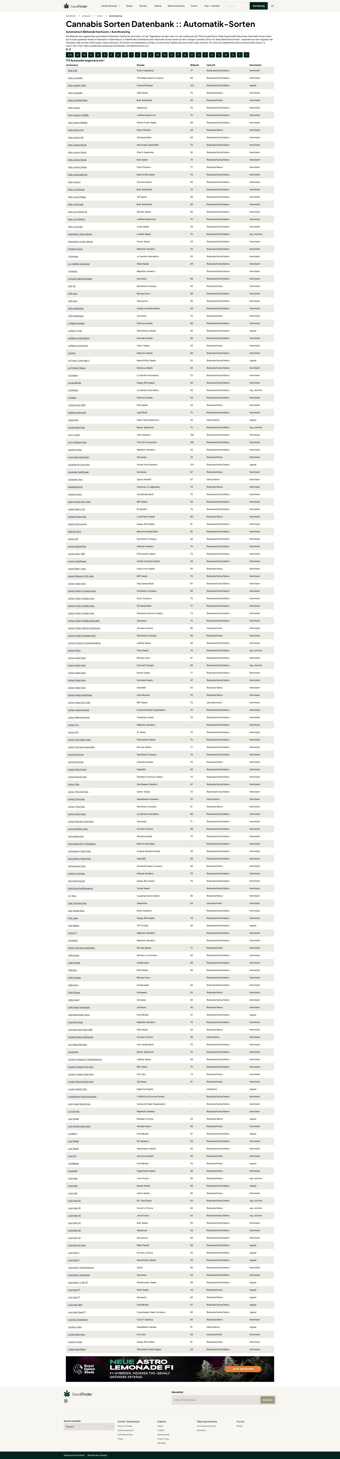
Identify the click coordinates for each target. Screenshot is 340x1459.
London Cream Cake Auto (81, 1074)
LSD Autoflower (76, 308)
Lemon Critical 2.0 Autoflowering (84, 643)
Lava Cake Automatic (78, 457)
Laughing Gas (75, 449)
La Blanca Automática (78, 338)
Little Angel (73, 955)
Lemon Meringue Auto (79, 717)
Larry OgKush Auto (77, 442)
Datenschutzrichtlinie (74, 1455)
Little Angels (74, 962)
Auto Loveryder (75, 204)
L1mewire (72, 271)
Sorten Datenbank (125, 1430)
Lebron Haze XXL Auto (79, 501)
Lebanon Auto (75, 494)
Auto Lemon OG (76, 137)
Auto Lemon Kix (76, 130)
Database (86, 16)
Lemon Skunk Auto (77, 769)
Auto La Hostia (75, 78)
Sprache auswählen (72, 1421)
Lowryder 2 (73, 1252)
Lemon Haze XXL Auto (79, 702)
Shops (129, 5)
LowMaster (73, 1163)
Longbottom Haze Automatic (82, 1096)
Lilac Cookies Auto (77, 903)
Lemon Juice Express (78, 710)
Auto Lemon (74, 107)
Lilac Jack (73, 918)
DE (272, 5)
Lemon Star (73, 784)
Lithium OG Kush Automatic (81, 948)
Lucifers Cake (75, 1327)
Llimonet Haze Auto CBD (80, 1029)
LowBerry (73, 1133)
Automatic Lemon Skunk (80, 234)
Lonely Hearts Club (77, 1089)
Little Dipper (74, 992)
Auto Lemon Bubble (77, 122)
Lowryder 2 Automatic (79, 1275)
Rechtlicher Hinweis (97, 1455)
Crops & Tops (163, 1439)
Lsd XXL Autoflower (78, 1319)
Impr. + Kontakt (212, 5)
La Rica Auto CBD (76, 405)
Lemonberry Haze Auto (79, 851)
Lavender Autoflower (78, 472)
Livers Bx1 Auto (75, 1022)
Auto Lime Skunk (76, 189)
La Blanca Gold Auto (78, 345)
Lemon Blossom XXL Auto (81, 576)
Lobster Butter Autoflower (81, 1037)
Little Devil (73, 985)
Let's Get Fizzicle (76, 881)
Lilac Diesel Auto (76, 910)
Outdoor (161, 1430)
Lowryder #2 (74, 1200)
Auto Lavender (75, 92)
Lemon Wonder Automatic (81, 821)
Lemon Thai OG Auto (78, 791)
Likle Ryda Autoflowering (80, 888)
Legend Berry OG (76, 509)
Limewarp (73, 940)
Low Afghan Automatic (79, 1126)
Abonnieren (268, 1400)
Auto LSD (72, 70)
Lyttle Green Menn (77, 1349)
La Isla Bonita (74, 382)
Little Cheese (74, 977)
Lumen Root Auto (76, 1334)
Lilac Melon (73, 925)
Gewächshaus (163, 1434)
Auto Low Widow (76, 219)
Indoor (160, 1426)
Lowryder (73, 1178)
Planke (240, 1426)
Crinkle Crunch (75, 249)
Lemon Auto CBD (76, 553)
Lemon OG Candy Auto (79, 739)
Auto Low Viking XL (77, 211)
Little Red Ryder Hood (79, 1014)
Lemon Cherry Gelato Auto (81, 598)
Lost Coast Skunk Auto (79, 1104)
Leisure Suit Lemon (77, 524)
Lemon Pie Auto (76, 754)
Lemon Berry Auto (77, 568)
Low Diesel (73, 1141)
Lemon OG (73, 732)
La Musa (72, 397)
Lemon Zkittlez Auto (78, 829)
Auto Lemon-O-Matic (78, 115)
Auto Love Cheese (77, 197)
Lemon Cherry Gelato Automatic (84, 620)
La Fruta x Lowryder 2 (79, 360)
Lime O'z (72, 933)
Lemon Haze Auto (77, 658)
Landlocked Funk (76, 427)
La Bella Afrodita (76, 323)
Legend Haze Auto (77, 516)
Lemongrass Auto (76, 866)
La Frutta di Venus (77, 368)
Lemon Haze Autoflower (80, 695)
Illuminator (201, 1430)
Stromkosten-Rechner (206, 1426)
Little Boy (72, 970)
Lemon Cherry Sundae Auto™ (82, 635)
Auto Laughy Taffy (77, 85)
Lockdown (73, 1052)
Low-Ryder (73, 1119)
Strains (100, 16)
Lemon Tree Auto (76, 799)
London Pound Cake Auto (80, 1081)
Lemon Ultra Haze (77, 814)
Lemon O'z (73, 724)
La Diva (71, 353)
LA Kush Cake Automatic (80, 278)
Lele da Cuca (74, 531)
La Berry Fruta (75, 330)
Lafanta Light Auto (77, 412)
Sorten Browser (109, 5)
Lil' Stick (72, 895)
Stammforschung (125, 1434)
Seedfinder (71, 16)
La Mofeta (73, 390)
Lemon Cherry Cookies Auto (82, 591)
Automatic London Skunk (80, 241)
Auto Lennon (74, 182)
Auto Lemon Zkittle (77, 167)
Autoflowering (115, 16)
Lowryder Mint (75, 1304)
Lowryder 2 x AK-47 (78, 1282)
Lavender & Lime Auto (79, 464)
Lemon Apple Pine (77, 546)
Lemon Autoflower (77, 561)
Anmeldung (259, 5)
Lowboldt (72, 1171)
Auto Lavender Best (77, 100)
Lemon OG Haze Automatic (81, 747)
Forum (194, 5)
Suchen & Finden (125, 1426)
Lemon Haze (74, 650)
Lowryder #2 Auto (77, 1245)
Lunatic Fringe (75, 1342)
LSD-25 (71, 286)
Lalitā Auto (73, 420)
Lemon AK (73, 539)
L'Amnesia (73, 256)
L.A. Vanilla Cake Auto (79, 263)
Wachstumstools (176, 5)
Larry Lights (74, 434)
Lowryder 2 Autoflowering (81, 1267)
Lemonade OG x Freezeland (81, 843)
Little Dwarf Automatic (79, 1007)
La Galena (73, 375)
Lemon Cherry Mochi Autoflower (84, 628)
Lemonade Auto (76, 836)
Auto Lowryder (75, 226)
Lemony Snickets (76, 873)
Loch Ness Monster (77, 1044)
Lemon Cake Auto (77, 583)
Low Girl (72, 1156)
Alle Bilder (161, 1443)
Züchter (143, 5)
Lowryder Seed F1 (77, 1312)
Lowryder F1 (74, 1290)
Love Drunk (73, 1111)
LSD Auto (72, 293)
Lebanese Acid (75, 487)
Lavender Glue (75, 479)
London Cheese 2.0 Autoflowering (85, 1059)
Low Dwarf (73, 1148)
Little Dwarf (73, 1000)
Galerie (158, 5)
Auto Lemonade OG (77, 174)
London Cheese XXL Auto (80, 1066)
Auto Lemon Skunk (77, 145)
